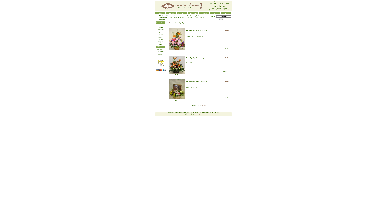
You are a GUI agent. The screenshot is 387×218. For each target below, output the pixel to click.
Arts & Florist (199, 114)
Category (171, 23)
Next (205, 105)
